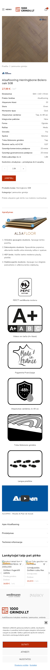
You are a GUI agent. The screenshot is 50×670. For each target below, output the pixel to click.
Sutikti (25, 644)
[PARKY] (36, 595)
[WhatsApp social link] (28, 3)
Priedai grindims (9, 576)
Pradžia (5, 66)
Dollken (6, 580)
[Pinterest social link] (25, 3)
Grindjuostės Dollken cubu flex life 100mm (35, 570)
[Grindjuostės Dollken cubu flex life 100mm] (37, 562)
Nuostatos (25, 659)
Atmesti (25, 652)
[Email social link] (21, 3)
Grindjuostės (32, 574)
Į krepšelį (9, 178)
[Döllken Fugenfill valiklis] (13, 564)
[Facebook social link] (18, 3)
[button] (46, 622)
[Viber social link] (31, 3)
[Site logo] (25, 9)
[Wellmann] (13, 595)
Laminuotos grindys (19, 66)
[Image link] (15, 610)
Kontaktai (33, 665)
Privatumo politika (21, 665)
